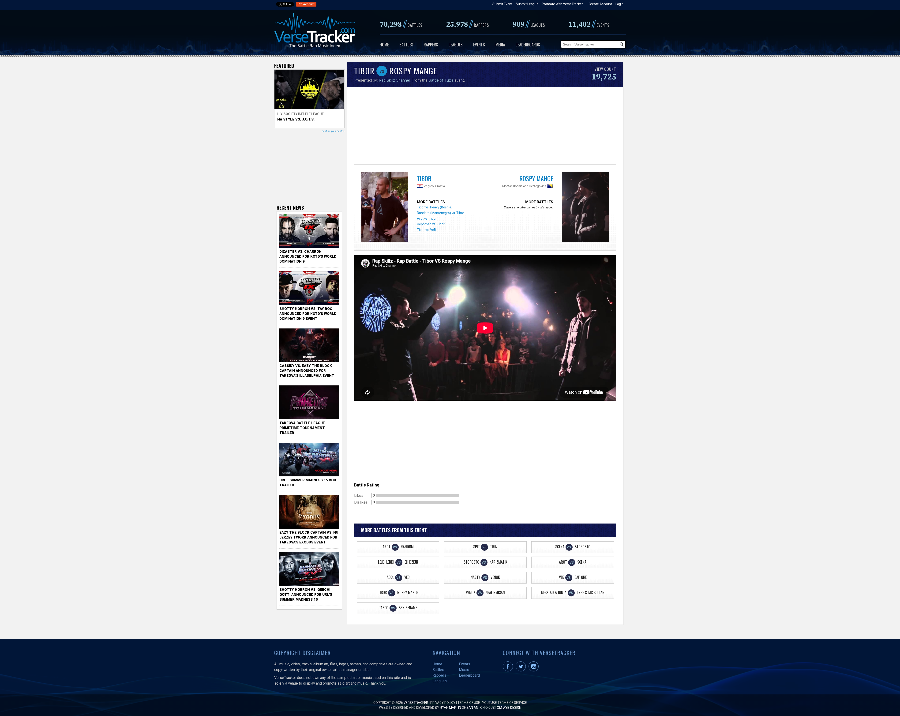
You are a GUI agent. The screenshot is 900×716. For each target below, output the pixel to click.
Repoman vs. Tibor (431, 224)
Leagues (456, 44)
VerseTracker (416, 703)
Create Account (600, 4)
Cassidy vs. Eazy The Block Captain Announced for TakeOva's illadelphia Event (306, 371)
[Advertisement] (485, 127)
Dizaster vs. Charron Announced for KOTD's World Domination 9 (307, 256)
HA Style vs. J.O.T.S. (296, 119)
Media (500, 44)
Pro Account (306, 4)
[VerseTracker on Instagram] (534, 670)
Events (479, 44)
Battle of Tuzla (441, 80)
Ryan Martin (450, 707)
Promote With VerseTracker (562, 4)
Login (619, 4)
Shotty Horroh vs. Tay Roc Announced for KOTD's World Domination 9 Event (307, 314)
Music (464, 669)
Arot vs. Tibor (427, 218)
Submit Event (502, 4)
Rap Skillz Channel (394, 80)
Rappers (431, 44)
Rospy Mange (536, 178)
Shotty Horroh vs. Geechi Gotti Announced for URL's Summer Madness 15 (305, 595)
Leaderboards (528, 44)
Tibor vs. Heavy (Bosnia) (434, 207)
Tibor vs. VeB (426, 230)
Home (384, 44)
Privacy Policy (442, 703)
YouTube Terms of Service (504, 703)
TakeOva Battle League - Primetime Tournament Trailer (303, 428)
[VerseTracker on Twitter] (522, 670)
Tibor (424, 178)
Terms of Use (469, 703)
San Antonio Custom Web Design (493, 707)
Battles (406, 44)
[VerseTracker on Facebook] (509, 670)
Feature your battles (333, 131)
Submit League (527, 4)
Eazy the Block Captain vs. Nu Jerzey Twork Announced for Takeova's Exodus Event (308, 537)
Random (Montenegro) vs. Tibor (440, 213)
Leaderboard (469, 675)
